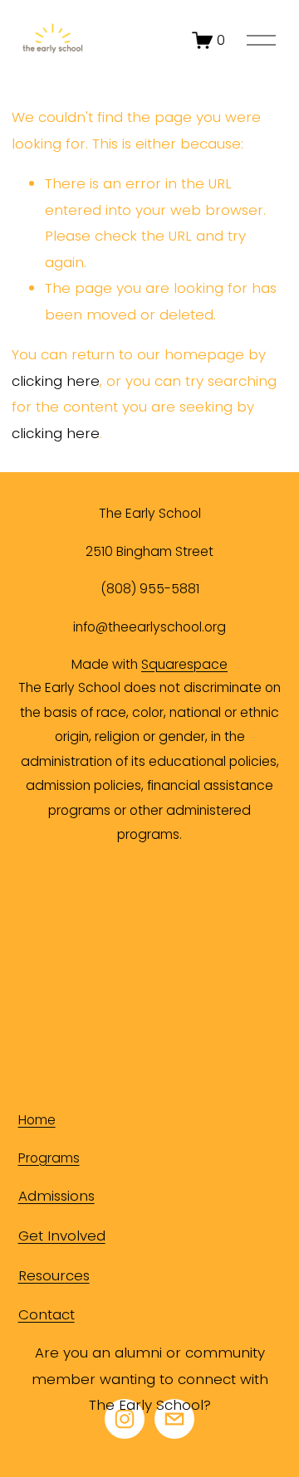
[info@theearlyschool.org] (174, 1419)
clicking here (56, 381)
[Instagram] (125, 1419)
